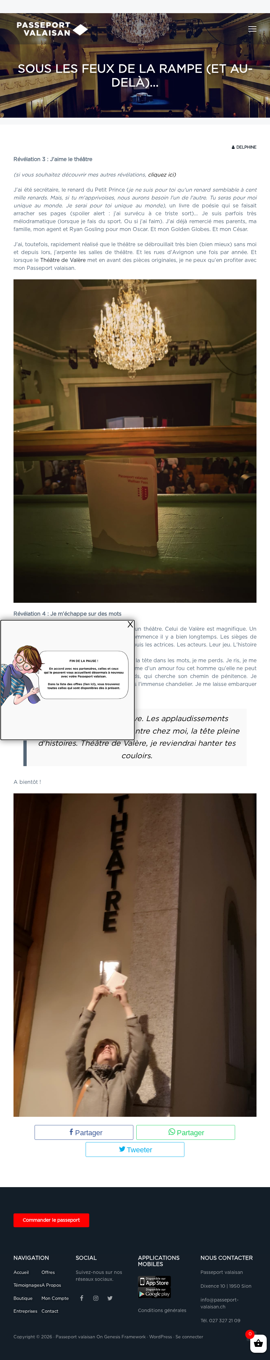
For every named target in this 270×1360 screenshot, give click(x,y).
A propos (51, 1285)
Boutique (23, 1299)
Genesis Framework (125, 1337)
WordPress (160, 1337)
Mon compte (55, 1299)
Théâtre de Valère (62, 260)
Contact (49, 1311)
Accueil (21, 1273)
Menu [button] (245, 29)
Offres (48, 1273)
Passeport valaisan (75, 1337)
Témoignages (27, 1285)
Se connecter (189, 1337)
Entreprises (25, 1311)
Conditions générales (162, 1310)
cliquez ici (161, 174)
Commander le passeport (51, 1220)
